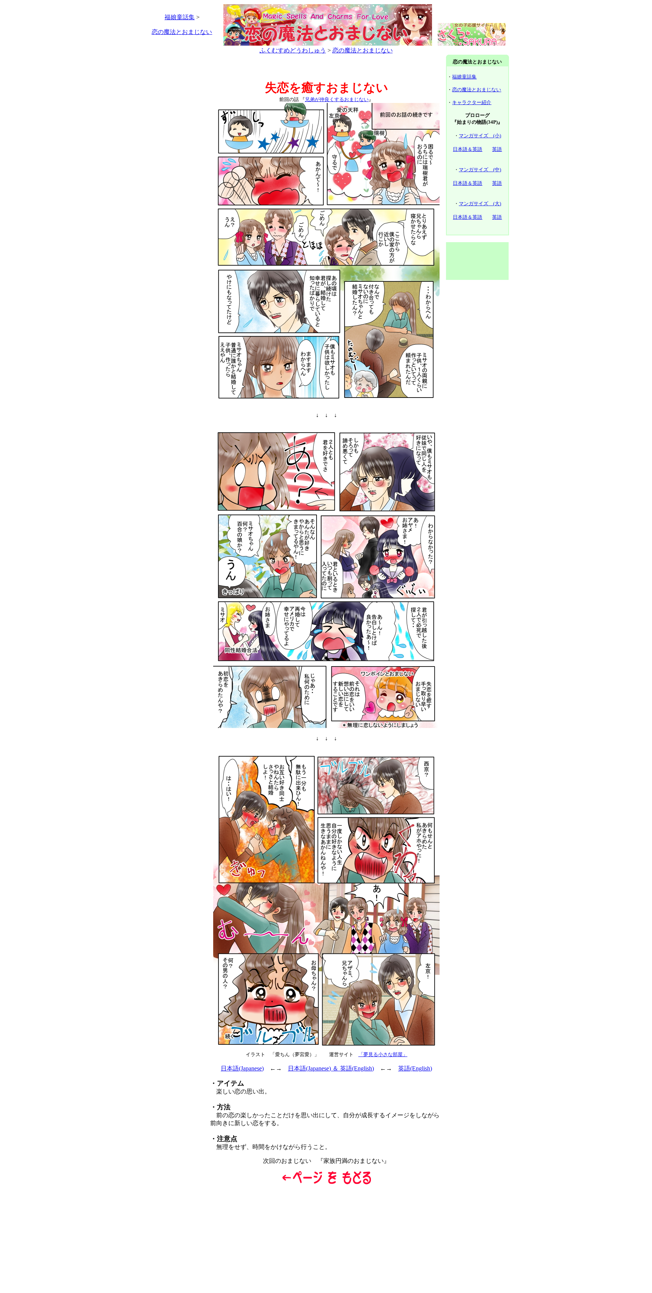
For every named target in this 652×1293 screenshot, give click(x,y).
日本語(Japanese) (242, 1068)
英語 (497, 149)
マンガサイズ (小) (480, 135)
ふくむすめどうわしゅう (293, 50)
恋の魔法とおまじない (182, 32)
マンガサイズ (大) (480, 203)
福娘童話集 (180, 17)
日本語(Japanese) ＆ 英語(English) (331, 1068)
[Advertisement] (175, 169)
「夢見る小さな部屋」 (383, 1054)
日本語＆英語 (467, 149)
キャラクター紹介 (471, 102)
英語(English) (415, 1068)
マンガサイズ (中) (480, 169)
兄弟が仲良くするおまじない (337, 99)
